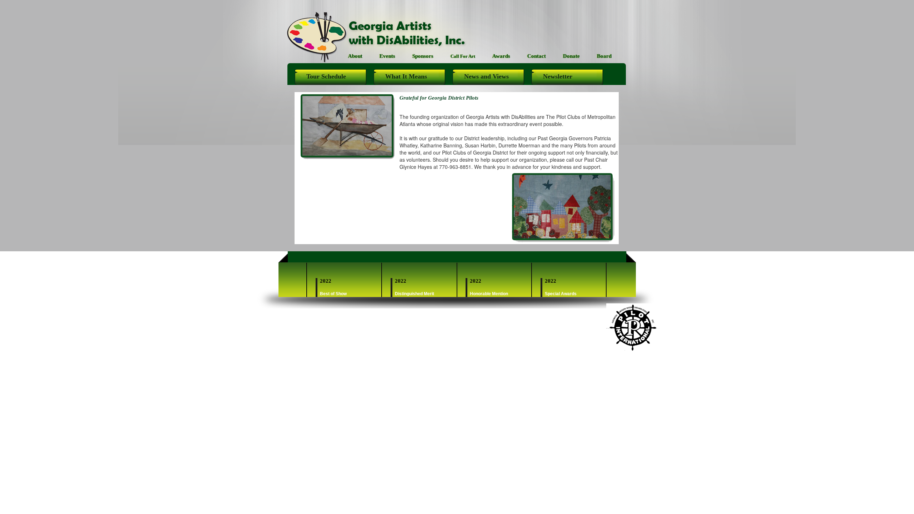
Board (604, 56)
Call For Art (463, 56)
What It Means (406, 76)
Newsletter (557, 76)
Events (387, 56)
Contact (536, 56)
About (355, 56)
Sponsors (422, 56)
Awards (501, 56)
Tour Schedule (326, 76)
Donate (571, 56)
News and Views (486, 76)
